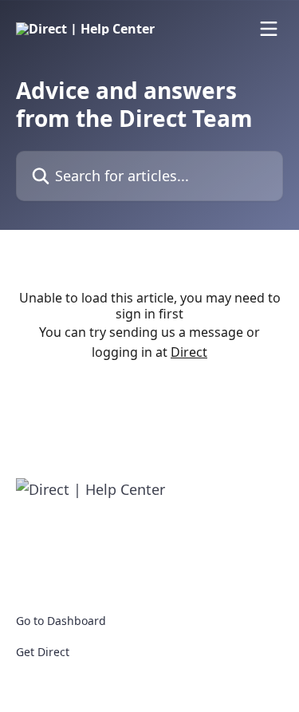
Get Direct (42, 651)
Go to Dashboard (61, 620)
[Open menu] (268, 28)
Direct (189, 352)
